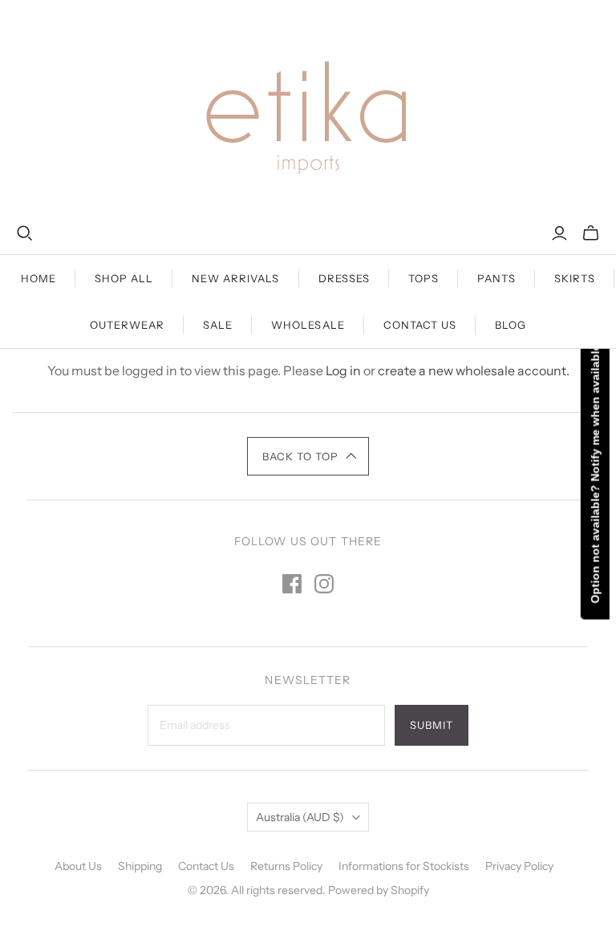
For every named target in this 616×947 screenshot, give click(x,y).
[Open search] (25, 233)
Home (38, 278)
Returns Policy (286, 866)
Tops (423, 278)
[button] (308, 456)
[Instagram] (324, 583)
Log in (343, 370)
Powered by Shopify (378, 890)
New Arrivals (235, 278)
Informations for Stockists (403, 866)
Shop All (124, 278)
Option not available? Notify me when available (595, 473)
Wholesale (307, 324)
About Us (78, 866)
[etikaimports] (308, 112)
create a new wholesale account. (473, 370)
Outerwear (127, 324)
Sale (218, 324)
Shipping (140, 866)
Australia (300, 817)
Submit (431, 724)
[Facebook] (292, 583)
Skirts (574, 278)
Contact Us (419, 324)
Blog (510, 324)
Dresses (344, 278)
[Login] (559, 233)
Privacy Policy (519, 866)
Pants (496, 278)
